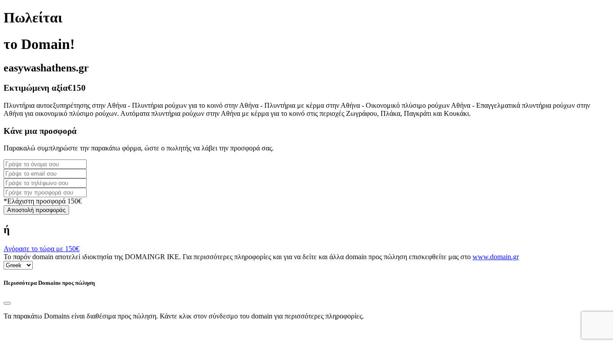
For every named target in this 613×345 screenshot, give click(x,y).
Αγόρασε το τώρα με (41, 248)
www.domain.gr (496, 257)
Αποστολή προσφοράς (36, 210)
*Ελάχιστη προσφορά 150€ (43, 201)
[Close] (7, 303)
